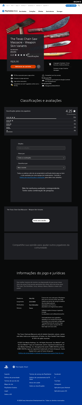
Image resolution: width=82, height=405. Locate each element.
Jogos (17, 5)
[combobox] (41, 148)
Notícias (38, 5)
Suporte (45, 5)
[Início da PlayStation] (3, 6)
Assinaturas (50, 11)
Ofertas (40, 11)
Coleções (32, 11)
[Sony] (77, 3)
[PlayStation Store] (10, 11)
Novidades (22, 11)
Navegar (59, 11)
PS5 (12, 5)
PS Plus (23, 5)
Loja (7, 5)
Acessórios (30, 5)
